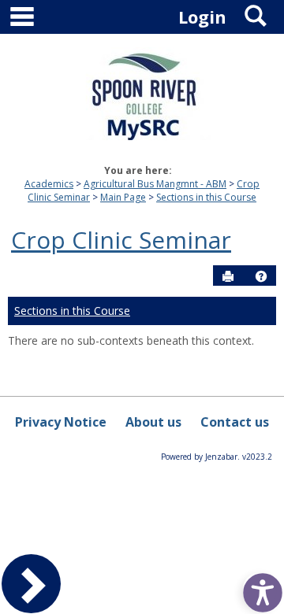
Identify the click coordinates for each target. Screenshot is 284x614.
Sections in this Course (206, 197)
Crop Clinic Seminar (121, 240)
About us (153, 422)
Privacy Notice (60, 422)
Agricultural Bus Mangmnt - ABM (155, 183)
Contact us (234, 422)
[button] (261, 276)
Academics (48, 183)
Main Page (123, 197)
